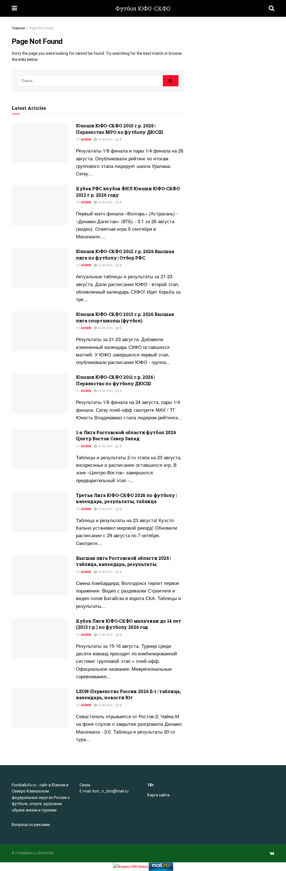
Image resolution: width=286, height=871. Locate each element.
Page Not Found (41, 28)
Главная (18, 28)
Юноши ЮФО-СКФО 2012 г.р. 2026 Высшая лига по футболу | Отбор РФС (125, 254)
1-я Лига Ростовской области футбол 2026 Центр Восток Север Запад (126, 435)
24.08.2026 (105, 391)
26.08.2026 (105, 139)
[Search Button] (170, 80)
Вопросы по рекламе (31, 824)
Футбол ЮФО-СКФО (143, 8)
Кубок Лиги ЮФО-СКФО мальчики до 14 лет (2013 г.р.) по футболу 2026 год (128, 624)
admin (86, 139)
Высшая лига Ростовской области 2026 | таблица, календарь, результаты (123, 561)
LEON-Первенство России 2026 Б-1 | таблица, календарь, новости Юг (128, 694)
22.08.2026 (105, 635)
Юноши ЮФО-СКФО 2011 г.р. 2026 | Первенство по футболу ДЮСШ (115, 380)
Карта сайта (158, 795)
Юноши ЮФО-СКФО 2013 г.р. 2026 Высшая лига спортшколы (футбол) (125, 317)
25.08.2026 (105, 328)
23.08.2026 (105, 509)
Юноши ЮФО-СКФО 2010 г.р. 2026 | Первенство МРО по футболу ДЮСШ (119, 129)
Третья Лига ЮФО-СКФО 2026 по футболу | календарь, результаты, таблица (126, 498)
